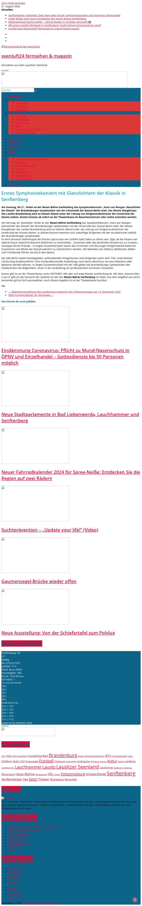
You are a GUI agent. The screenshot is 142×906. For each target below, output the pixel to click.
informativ (21, 106)
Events (12, 850)
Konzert (103, 761)
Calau (130, 756)
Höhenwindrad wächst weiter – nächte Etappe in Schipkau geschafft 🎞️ (49, 22)
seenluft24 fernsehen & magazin (36, 56)
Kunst (121, 761)
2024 (14, 756)
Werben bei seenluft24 (28, 129)
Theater (43, 779)
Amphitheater (16, 840)
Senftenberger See (14, 779)
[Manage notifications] (135, 900)
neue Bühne (25, 774)
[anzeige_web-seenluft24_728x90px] (64, 86)
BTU (108, 755)
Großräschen (83, 761)
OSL (51, 774)
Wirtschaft (21, 162)
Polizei (57, 774)
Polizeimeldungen (25, 165)
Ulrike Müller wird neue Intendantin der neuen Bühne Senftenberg (47, 18)
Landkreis (130, 761)
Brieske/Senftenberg (95, 756)
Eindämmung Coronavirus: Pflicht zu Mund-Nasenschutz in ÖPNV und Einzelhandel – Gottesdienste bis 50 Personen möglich (65, 356)
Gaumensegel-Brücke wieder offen (39, 581)
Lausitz (49, 767)
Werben (12, 878)
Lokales (12, 142)
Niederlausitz (41, 774)
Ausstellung (35, 756)
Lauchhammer (28, 767)
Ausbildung (22, 756)
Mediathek (14, 99)
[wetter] (28, 735)
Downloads (14, 875)
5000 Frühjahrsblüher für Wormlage (30, 295)
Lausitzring (106, 767)
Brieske (81, 756)
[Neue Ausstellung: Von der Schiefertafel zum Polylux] (35, 623)
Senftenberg (121, 773)
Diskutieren (15, 846)
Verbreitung (22, 122)
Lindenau (117, 767)
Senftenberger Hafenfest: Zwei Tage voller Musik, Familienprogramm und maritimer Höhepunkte (64, 15)
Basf (45, 756)
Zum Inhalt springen (13, 3)
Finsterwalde (31, 761)
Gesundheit (22, 172)
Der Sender (14, 112)
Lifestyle (20, 168)
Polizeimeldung (73, 773)
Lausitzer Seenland (77, 766)
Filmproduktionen (25, 132)
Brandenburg (63, 755)
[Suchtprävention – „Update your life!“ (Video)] (35, 520)
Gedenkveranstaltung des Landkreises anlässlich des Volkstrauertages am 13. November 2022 (64, 291)
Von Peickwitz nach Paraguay (32, 159)
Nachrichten (15, 139)
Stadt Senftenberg (18, 833)
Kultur (12, 149)
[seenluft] (7, 798)
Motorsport (8, 774)
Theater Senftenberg (20, 843)
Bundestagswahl (119, 756)
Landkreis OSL (7, 768)
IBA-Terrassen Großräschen (24, 830)
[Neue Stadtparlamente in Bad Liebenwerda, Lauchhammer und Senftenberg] (35, 405)
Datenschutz (15, 868)
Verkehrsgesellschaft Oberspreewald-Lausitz (34, 826)
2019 (3, 756)
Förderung (59, 761)
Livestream (15, 96)
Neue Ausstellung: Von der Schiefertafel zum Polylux (58, 633)
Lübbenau (127, 768)
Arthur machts (23, 178)
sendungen (21, 109)
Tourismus (14, 145)
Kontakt (12, 881)
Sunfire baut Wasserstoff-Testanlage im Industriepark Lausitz (43, 28)
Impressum (14, 871)
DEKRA (15, 761)
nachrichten (22, 103)
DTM (22, 761)
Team (18, 126)
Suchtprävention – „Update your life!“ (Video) (49, 530)
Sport (11, 152)
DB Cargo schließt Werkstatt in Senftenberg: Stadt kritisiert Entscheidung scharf (54, 25)
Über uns (20, 116)
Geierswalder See (18, 836)
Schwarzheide (96, 774)
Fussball (46, 760)
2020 (9, 756)
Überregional (22, 175)
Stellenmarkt (15, 185)
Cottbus (6, 761)
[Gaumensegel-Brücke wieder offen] (35, 572)
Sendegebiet (22, 119)
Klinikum (95, 761)
